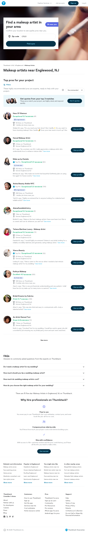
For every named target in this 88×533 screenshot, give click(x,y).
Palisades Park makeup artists (73, 476)
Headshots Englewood (31, 467)
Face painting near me (51, 476)
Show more (7, 483)
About (5, 500)
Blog (5, 513)
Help (67, 498)
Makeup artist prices (9, 467)
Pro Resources (50, 506)
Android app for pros (52, 513)
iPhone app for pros (52, 511)
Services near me (30, 506)
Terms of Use (70, 503)
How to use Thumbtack (32, 498)
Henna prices (7, 473)
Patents (68, 508)
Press (5, 510)
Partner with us (8, 503)
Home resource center (32, 511)
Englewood (19, 65)
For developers (8, 505)
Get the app (28, 503)
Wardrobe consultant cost (11, 476)
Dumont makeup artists (71, 479)
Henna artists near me (51, 479)
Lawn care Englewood (31, 476)
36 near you (52, 24)
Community (49, 503)
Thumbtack (7, 65)
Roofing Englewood (30, 473)
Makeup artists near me (51, 467)
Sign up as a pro (50, 501)
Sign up (27, 501)
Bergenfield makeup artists (72, 467)
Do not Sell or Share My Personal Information (74, 514)
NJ (13, 65)
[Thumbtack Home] (3, 3)
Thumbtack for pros (52, 498)
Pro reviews (49, 508)
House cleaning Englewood (32, 470)
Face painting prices (9, 470)
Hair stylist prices (8, 479)
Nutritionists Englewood (31, 479)
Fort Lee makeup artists (71, 470)
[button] (17, 162)
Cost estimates (29, 508)
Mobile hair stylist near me (52, 470)
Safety (68, 501)
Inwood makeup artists (71, 473)
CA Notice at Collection (74, 511)
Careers (6, 508)
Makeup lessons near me (51, 473)
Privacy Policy (70, 506)
